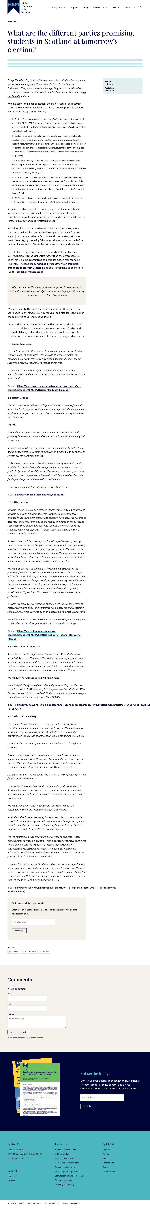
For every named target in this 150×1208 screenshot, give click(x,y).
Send (12, 1032)
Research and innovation (66, 1167)
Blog (86, 7)
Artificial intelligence (64, 1154)
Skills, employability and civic (67, 1171)
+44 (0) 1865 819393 (16, 1150)
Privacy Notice (75, 1203)
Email (9, 994)
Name (10, 1004)
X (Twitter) (12, 1176)
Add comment (18, 988)
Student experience (63, 1180)
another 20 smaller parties (47, 324)
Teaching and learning (64, 1184)
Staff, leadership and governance (69, 1176)
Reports (74, 7)
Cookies (65, 1203)
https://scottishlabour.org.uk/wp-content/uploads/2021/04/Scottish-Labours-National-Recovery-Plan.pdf (44, 635)
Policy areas (57, 7)
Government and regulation (67, 1163)
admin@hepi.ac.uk (15, 1158)
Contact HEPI (109, 1171)
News (105, 1158)
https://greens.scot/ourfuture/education (40, 494)
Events (116, 7)
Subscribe (19, 931)
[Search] (140, 7)
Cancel (23, 1032)
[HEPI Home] (23, 7)
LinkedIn (11, 1181)
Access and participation (65, 1150)
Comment (11, 1014)
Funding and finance (64, 1158)
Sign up (106, 1167)
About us (129, 7)
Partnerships (99, 7)
